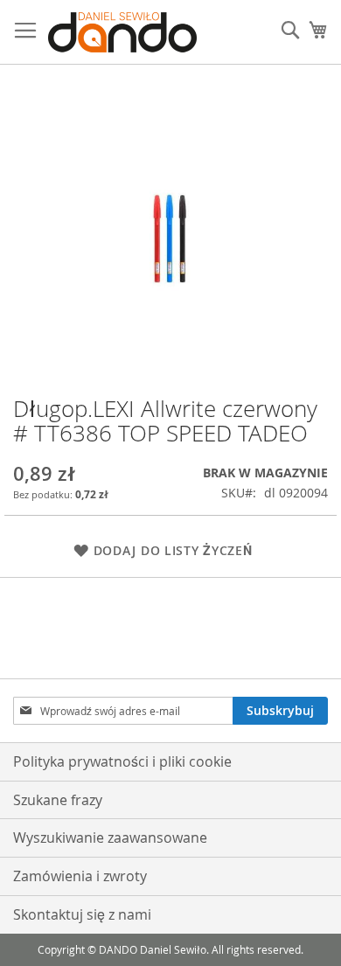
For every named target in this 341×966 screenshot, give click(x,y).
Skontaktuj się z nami (82, 914)
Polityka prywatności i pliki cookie (122, 761)
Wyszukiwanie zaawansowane (110, 837)
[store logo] (122, 32)
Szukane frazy (57, 800)
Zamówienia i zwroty (80, 876)
